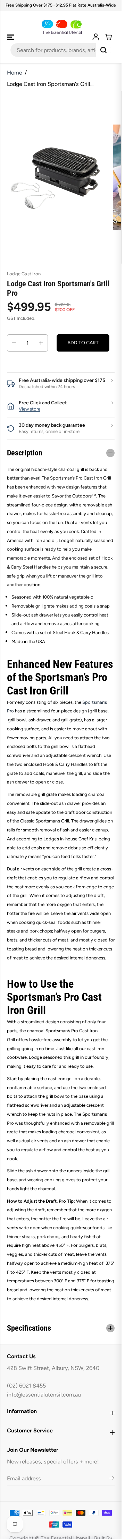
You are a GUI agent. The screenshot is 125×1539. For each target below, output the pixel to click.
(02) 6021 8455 (26, 1385)
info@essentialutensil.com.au (44, 1394)
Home (14, 72)
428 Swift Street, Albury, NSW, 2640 (53, 1368)
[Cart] (108, 37)
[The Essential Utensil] (61, 27)
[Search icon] (103, 50)
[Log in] (96, 37)
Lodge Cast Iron (24, 273)
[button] (11, 37)
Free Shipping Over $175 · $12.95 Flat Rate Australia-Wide (61, 5)
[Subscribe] (112, 1479)
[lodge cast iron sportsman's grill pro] (56, 177)
